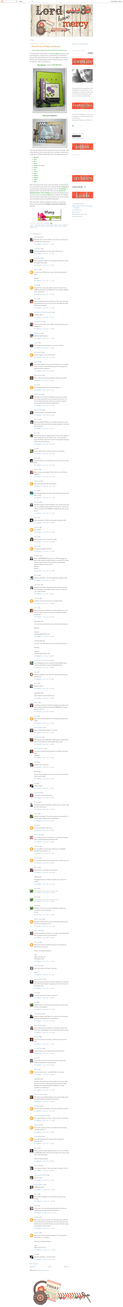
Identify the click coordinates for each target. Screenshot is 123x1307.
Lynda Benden (38, 737)
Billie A (36, 867)
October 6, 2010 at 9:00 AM (44, 380)
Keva (35, 433)
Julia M (36, 575)
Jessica (36, 536)
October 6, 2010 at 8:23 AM (44, 348)
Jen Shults (36, 502)
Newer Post (33, 1266)
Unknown (36, 527)
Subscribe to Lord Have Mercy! (80, 44)
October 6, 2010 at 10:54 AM (44, 476)
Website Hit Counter (77, 138)
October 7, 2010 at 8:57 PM (44, 1074)
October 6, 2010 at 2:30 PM (44, 667)
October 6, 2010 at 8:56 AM (44, 371)
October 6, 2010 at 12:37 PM (44, 571)
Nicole (36, 298)
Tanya (35, 517)
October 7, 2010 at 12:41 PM (44, 1032)
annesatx (36, 858)
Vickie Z (36, 419)
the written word (76, 216)
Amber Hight (37, 258)
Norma (36, 683)
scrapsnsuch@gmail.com (40, 1115)
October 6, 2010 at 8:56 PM (44, 842)
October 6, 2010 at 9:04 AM (44, 390)
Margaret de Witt (38, 322)
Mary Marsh (37, 793)
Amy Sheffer (37, 585)
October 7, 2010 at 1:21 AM (44, 961)
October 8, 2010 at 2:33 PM (44, 1132)
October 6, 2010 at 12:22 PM (44, 523)
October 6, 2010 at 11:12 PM (44, 892)
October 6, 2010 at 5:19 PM (44, 732)
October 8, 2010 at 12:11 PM (44, 1120)
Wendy (36, 814)
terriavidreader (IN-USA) (40, 1175)
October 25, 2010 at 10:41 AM (45, 1213)
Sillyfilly (36, 1217)
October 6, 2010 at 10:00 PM (44, 872)
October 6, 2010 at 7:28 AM (44, 317)
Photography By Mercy (78, 214)
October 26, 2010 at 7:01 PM (44, 1259)
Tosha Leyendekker (39, 1094)
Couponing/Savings (77, 203)
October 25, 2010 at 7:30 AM (44, 1201)
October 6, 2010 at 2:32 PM (44, 679)
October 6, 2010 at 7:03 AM (44, 244)
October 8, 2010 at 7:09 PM (44, 1161)
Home (32, 40)
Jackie (35, 608)
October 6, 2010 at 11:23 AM (44, 486)
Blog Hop (38, 224)
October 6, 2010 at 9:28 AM (44, 415)
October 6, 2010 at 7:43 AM (44, 329)
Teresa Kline (37, 965)
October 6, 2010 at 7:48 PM (44, 788)
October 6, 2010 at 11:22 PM (44, 914)
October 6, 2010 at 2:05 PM (44, 636)
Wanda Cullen (38, 394)
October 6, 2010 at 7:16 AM (44, 294)
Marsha (36, 1069)
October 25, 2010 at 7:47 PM (44, 1228)
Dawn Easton (37, 333)
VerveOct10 (33, 227)
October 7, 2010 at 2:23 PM (44, 1053)
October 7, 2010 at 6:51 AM (44, 988)
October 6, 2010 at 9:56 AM (44, 428)
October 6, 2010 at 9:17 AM (44, 405)
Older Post (66, 1266)
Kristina (36, 802)
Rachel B (36, 362)
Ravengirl (36, 1037)
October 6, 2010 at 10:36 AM (44, 465)
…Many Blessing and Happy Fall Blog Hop (45, 46)
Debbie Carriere (38, 919)
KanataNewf (37, 237)
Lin (35, 448)
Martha (36, 1148)
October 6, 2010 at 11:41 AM (44, 498)
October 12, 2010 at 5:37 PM (44, 1190)
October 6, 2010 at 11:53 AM (44, 513)
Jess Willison (37, 248)
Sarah (35, 716)
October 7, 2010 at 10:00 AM (44, 1021)
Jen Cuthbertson (38, 1048)
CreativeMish (37, 835)
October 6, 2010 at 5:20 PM (44, 744)
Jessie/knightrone (38, 1184)
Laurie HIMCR (38, 1136)
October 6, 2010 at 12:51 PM (44, 580)
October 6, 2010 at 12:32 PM (44, 542)
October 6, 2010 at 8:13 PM (44, 809)
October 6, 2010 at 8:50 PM (44, 830)
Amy (35, 672)
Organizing (75, 212)
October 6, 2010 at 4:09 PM (44, 711)
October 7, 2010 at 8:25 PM (44, 1065)
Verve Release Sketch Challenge (55, 226)
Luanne (36, 343)
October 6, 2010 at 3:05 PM (44, 688)
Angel (35, 762)
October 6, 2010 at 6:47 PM (44, 779)
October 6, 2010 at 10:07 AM (44, 453)
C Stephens (37, 1106)
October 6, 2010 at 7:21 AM (44, 308)
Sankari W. (37, 555)
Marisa (36, 458)
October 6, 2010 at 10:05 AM (44, 444)
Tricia (35, 385)
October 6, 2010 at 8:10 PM (44, 798)
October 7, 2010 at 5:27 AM (44, 975)
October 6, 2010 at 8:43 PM (44, 821)
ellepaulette (37, 1125)
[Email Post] (50, 223)
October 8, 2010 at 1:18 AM (44, 1101)
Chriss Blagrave (38, 1014)
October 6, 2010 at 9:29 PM (44, 863)
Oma (35, 783)
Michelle (36, 269)
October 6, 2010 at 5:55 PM (44, 758)
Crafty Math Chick (39, 748)
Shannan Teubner (38, 727)
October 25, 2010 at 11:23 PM (45, 1250)
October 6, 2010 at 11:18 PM (44, 901)
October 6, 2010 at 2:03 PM (44, 617)
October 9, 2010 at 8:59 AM (44, 1180)
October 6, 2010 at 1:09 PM (44, 594)
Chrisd (36, 1194)
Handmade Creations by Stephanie (43, 312)
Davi (35, 1002)
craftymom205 (38, 352)
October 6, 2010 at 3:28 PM (44, 698)
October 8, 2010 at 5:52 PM (44, 1143)
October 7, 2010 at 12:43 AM (44, 926)
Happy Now (37, 481)
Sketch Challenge (47, 224)
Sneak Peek (58, 224)
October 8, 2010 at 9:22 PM (44, 1171)
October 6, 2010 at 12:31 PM (44, 532)
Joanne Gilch (37, 930)
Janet (35, 1058)
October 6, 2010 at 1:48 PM (44, 603)
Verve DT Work (39, 226)
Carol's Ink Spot (38, 410)
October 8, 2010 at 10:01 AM (44, 1111)
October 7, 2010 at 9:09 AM (44, 1009)
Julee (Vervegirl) (38, 1025)
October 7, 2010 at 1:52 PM (44, 1044)
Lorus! (35, 490)
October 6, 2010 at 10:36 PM (44, 884)
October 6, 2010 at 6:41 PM (44, 767)
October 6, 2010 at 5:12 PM (44, 723)
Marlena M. (37, 1165)
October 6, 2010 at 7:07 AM (44, 253)
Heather (36, 702)
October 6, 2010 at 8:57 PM (44, 853)
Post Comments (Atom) (43, 1270)
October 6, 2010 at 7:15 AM (44, 281)
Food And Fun (76, 210)
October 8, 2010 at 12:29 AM (44, 1090)
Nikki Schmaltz (38, 375)
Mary (35, 825)
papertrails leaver (38, 979)
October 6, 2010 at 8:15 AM (44, 338)
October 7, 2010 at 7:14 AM (44, 998)
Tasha (35, 993)
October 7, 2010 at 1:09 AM (44, 938)
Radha (35, 888)
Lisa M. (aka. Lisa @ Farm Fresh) (42, 660)
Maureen (36, 469)
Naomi (36, 1205)
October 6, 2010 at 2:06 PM (44, 656)
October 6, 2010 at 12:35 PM (44, 551)
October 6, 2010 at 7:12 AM (44, 265)
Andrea (36, 546)
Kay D (35, 285)
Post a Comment (34, 1264)
